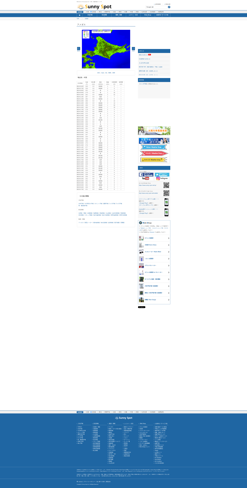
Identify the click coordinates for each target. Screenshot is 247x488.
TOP (78, 18)
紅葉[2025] (127, 454)
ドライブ (126, 432)
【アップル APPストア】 (146, 205)
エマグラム (111, 448)
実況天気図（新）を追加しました (148, 75)
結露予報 (157, 443)
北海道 (86, 18)
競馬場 (125, 445)
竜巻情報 (123, 213)
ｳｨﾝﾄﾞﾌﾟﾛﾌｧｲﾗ (112, 450)
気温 (102, 73)
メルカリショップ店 (157, 228)
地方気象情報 (97, 215)
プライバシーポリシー (90, 481)
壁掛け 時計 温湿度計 (144, 436)
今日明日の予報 (89, 203)
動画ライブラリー (128, 427)
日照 (98, 73)
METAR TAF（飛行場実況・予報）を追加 (150, 67)
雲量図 (122, 222)
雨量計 (141, 437)
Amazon (152, 232)
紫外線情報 (96, 222)
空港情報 (111, 452)
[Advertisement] (154, 35)
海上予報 (80, 443)
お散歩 (125, 448)
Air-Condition (158, 461)
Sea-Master (158, 459)
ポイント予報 (98, 203)
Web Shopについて (144, 446)
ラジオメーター (143, 439)
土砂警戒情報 (96, 436)
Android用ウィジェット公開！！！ (148, 209)
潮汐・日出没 (112, 445)
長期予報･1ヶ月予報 (160, 430)
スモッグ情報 (88, 215)
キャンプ (126, 436)
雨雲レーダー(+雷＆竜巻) (115, 428)
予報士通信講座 (159, 446)
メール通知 (158, 439)
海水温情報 (104, 222)
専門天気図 (111, 439)
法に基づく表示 (101, 481)
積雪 (114, 73)
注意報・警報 (82, 213)
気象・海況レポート (160, 432)
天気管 (141, 428)
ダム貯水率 (111, 463)
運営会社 (108, 481)
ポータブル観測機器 (144, 443)
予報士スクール (159, 455)
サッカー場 (127, 441)
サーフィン (127, 439)
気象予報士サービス (160, 434)
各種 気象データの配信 (161, 427)
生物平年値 (111, 434)
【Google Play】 (143, 203)
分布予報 (81, 203)
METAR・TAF (112, 454)
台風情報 (89, 213)
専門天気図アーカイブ (114, 441)
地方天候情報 (106, 215)
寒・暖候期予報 (82, 439)
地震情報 (95, 213)
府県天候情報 (123, 215)
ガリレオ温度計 (143, 427)
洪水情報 (81, 215)
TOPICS (80, 427)
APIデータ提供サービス (161, 436)
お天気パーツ (158, 452)
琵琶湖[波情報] (128, 430)
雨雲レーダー (88, 222)
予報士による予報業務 (160, 428)
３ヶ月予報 (143, 84)
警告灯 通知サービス (160, 437)
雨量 (109, 73)
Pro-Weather (158, 457)
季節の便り (111, 436)
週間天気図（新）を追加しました (148, 71)
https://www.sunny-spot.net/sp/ (147, 185)
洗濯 (125, 450)
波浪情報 (110, 222)
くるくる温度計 (143, 441)
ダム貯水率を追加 (144, 63)
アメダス (81, 222)
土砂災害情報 (115, 213)
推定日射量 (127, 455)
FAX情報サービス (159, 445)
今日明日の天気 (82, 430)
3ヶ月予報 (119, 203)
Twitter (156, 450)
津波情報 (102, 213)
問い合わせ (79, 481)
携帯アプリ (158, 454)
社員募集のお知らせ (144, 59)
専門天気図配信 (159, 448)
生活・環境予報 (128, 428)
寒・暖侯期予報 (83, 205)
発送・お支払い (143, 445)
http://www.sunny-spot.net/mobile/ (148, 193)
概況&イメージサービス (161, 441)
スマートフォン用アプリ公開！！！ (149, 199)
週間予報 (105, 203)
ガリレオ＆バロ (143, 432)
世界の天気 (80, 441)
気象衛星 (111, 443)
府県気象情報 (114, 215)
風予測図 (116, 222)
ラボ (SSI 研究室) (159, 463)
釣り (125, 434)
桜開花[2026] (127, 452)
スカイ (125, 446)
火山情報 (108, 213)
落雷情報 (111, 430)
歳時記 (110, 432)
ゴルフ (125, 437)
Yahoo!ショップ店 (145, 228)
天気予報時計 (142, 434)
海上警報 (95, 450)
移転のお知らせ (143, 55)
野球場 (125, 443)
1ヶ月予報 (112, 203)
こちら (95, 471)
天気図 (110, 437)
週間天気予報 (81, 434)
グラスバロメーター (144, 430)
